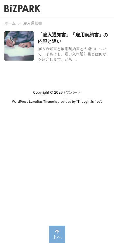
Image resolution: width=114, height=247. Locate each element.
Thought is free (88, 102)
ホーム (10, 23)
